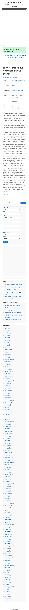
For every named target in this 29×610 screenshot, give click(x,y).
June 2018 (7, 385)
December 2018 (8, 374)
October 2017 (7, 399)
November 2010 (8, 541)
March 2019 (7, 369)
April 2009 (7, 574)
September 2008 (8, 586)
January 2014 (7, 476)
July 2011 (7, 527)
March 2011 (7, 534)
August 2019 (7, 361)
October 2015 (7, 440)
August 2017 (7, 402)
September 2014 (8, 462)
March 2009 (7, 575)
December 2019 (8, 354)
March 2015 (7, 452)
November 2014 (8, 459)
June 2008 (7, 591)
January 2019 (7, 373)
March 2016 (7, 431)
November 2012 (8, 500)
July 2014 (7, 465)
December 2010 (8, 539)
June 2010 (7, 550)
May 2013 (7, 490)
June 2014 (7, 467)
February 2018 (8, 392)
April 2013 (7, 491)
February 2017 (8, 412)
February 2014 (8, 474)
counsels (5, 223)
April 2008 (7, 594)
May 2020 (7, 345)
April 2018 (7, 388)
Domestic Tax (15, 87)
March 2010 (7, 555)
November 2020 (8, 335)
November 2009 (8, 562)
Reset (9, 241)
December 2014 (8, 457)
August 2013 (7, 484)
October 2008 (7, 584)
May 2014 (7, 469)
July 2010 (7, 548)
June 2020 (7, 344)
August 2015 (7, 443)
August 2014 (7, 464)
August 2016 (7, 423)
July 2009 (7, 569)
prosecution (14, 90)
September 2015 (8, 441)
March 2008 (7, 596)
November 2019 (8, 356)
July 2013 (7, 486)
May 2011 (7, 531)
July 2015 (7, 445)
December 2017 (8, 395)
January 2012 (7, 517)
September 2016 (8, 421)
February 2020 (8, 350)
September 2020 (8, 338)
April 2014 (7, 471)
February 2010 (8, 557)
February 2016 (8, 433)
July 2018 (7, 383)
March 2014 (7, 472)
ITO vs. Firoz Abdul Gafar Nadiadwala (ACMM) (13, 71)
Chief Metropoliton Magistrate (18, 80)
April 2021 (7, 328)
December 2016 (8, 416)
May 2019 (7, 366)
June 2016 (7, 426)
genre (4, 236)
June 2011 (7, 529)
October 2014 (7, 460)
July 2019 (7, 362)
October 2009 (7, 563)
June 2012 (7, 508)
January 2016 (7, 435)
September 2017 (8, 400)
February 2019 (8, 371)
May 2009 (7, 572)
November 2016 (8, 417)
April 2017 (7, 409)
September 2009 (8, 565)
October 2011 (7, 522)
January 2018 (7, 393)
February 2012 (8, 515)
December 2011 (8, 519)
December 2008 (8, 581)
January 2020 (7, 352)
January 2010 (7, 558)
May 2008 (7, 593)
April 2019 (7, 368)
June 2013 (7, 488)
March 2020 (7, 349)
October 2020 (7, 337)
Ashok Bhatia (15, 93)
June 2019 (7, 364)
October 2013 (7, 481)
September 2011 (8, 524)
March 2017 (7, 411)
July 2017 (7, 404)
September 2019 (8, 359)
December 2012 (8, 498)
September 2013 (8, 483)
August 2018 (7, 381)
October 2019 (7, 357)
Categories (5, 207)
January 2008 (7, 599)
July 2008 (7, 589)
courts (4, 228)
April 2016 (7, 429)
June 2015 (7, 447)
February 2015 (8, 454)
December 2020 (8, 333)
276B (13, 85)
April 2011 (7, 532)
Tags (4, 211)
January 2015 (7, 455)
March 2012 (7, 514)
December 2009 (8, 560)
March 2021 (7, 330)
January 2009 (7, 579)
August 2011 (7, 526)
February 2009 (8, 577)
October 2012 (7, 502)
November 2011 (8, 520)
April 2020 (7, 347)
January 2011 (7, 538)
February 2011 (8, 536)
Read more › (5, 194)
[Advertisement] (14, 26)
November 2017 (8, 397)
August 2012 (7, 505)
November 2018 (8, 376)
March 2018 (7, 390)
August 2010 (7, 546)
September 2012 (8, 503)
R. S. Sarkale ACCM (16, 82)
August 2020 (7, 340)
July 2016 (7, 424)
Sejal (6, 312)
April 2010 (7, 553)
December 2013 (8, 477)
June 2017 (7, 405)
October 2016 (7, 419)
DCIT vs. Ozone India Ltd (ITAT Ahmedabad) (14, 291)
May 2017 (7, 407)
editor (15, 77)
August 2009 (7, 567)
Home (4, 45)
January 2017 (7, 414)
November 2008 (8, 582)
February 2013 (8, 495)
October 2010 (7, 543)
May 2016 (7, 428)
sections (5, 219)
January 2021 (7, 332)
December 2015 (8, 436)
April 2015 (7, 450)
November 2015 (8, 438)
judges (4, 215)
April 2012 (7, 512)
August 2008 (7, 587)
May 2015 (7, 448)
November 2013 (8, 479)
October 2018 (7, 378)
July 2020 (7, 342)
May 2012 (7, 510)
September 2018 (8, 380)
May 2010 (7, 551)
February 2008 (8, 598)
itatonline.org (14, 2)
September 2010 (8, 545)
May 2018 (7, 386)
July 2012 (7, 507)
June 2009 (7, 570)
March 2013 (7, 493)
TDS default (20, 90)
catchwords (6, 232)
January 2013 (7, 496)
